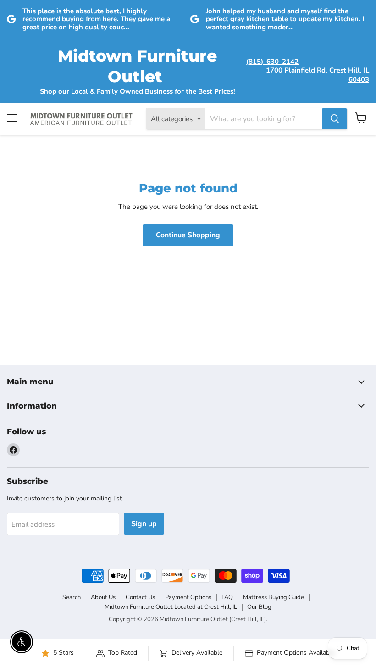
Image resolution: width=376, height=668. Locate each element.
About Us (103, 597)
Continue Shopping (188, 235)
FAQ (227, 597)
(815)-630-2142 (272, 61)
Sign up (144, 524)
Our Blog (259, 607)
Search (71, 597)
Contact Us (140, 597)
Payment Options (188, 597)
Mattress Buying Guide (273, 597)
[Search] (334, 118)
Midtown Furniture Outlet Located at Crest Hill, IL (171, 607)
